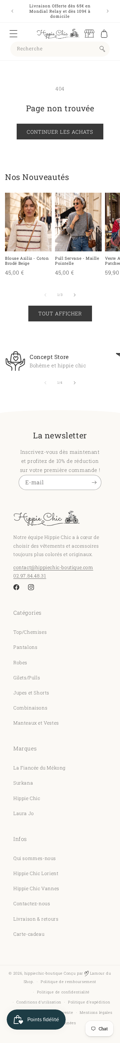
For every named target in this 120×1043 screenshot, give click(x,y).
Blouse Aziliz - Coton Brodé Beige (27, 261)
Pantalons (25, 647)
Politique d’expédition (89, 1001)
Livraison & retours (35, 919)
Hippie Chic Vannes (36, 888)
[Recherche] (102, 49)
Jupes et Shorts (31, 692)
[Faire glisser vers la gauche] (45, 295)
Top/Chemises (30, 632)
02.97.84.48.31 (29, 575)
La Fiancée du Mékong (39, 767)
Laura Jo (23, 813)
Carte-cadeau (28, 934)
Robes (20, 662)
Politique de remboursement (68, 981)
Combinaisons (30, 707)
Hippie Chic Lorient (35, 873)
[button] (13, 33)
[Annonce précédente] (12, 11)
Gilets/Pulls (26, 677)
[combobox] (60, 49)
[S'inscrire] (94, 482)
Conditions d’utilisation (38, 1001)
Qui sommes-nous (34, 858)
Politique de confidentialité (63, 991)
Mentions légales (96, 1012)
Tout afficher (60, 313)
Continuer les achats (60, 131)
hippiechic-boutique (43, 973)
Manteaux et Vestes (36, 723)
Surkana (23, 783)
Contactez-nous (31, 903)
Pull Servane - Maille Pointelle (77, 261)
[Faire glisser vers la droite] (74, 295)
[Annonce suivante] (107, 11)
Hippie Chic (26, 798)
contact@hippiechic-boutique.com (53, 567)
